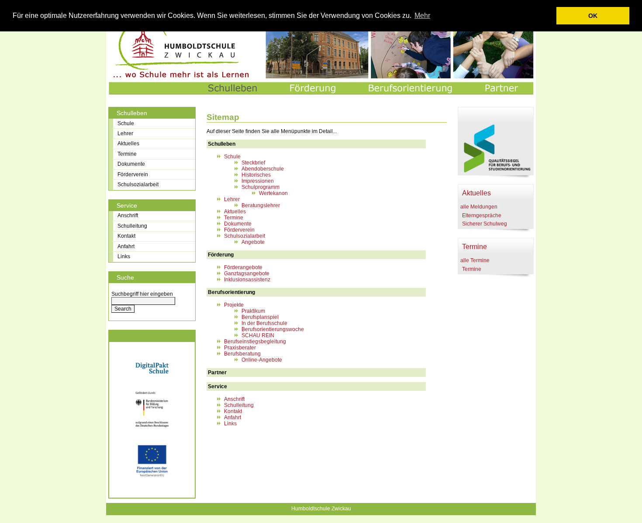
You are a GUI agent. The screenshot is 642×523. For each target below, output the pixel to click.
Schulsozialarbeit (244, 236)
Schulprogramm (261, 187)
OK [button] (592, 15)
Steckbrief (253, 163)
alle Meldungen (478, 207)
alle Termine (475, 260)
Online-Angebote (262, 360)
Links (230, 423)
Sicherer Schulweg (484, 224)
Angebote (253, 242)
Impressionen (258, 181)
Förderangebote (243, 267)
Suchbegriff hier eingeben (142, 294)
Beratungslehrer (261, 205)
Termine (233, 218)
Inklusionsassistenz (247, 280)
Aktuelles (235, 212)
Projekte (234, 305)
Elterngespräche (481, 215)
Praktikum (253, 311)
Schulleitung (239, 405)
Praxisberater (240, 348)
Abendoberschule (263, 169)
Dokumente (238, 224)
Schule (232, 157)
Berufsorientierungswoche (273, 329)
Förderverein (239, 230)
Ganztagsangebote (246, 273)
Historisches (256, 175)
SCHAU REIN (258, 335)
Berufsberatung (242, 354)
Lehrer (232, 199)
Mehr (422, 15)
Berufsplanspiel (260, 317)
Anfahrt (232, 417)
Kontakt (233, 411)
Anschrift (234, 399)
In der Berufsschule (264, 323)
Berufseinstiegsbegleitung (255, 341)
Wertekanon (273, 193)
